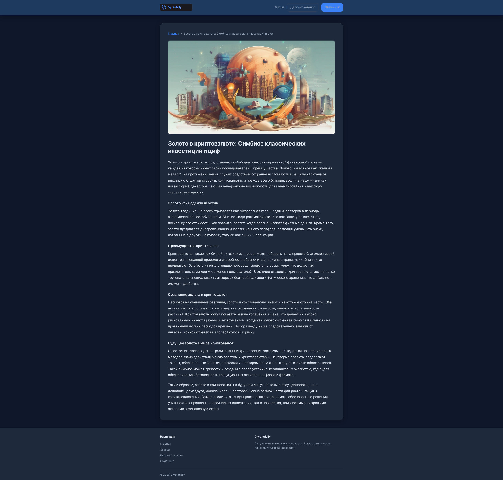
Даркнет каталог (302, 7)
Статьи (279, 7)
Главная (173, 33)
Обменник (332, 7)
